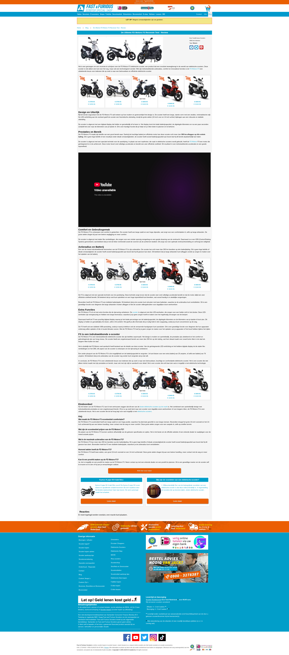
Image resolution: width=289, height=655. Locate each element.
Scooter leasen (105, 609)
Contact (199, 14)
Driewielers (127, 14)
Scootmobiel (117, 14)
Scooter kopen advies (86, 551)
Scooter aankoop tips (86, 555)
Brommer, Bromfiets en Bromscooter (92, 586)
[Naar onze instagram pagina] (153, 637)
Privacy (106, 647)
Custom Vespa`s (84, 578)
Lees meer (111, 501)
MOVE (113, 555)
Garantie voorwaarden (87, 563)
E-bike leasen (116, 589)
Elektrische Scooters (118, 547)
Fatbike (108, 14)
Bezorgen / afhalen (85, 540)
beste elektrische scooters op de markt (154, 407)
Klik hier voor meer (144, 471)
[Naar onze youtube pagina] (135, 637)
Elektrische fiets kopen (119, 578)
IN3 (163, 14)
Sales (79, 14)
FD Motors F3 (194, 69)
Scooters (86, 14)
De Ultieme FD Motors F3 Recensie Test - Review (109, 28)
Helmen (152, 14)
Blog (210, 14)
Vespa (102, 14)
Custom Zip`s (83, 582)
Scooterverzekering (86, 559)
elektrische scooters (144, 411)
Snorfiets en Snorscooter (120, 566)
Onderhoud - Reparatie (87, 567)
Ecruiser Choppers (117, 543)
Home (79, 28)
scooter (135, 312)
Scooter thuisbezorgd (153, 600)
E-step (145, 14)
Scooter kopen (84, 548)
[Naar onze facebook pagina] (127, 637)
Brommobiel (137, 14)
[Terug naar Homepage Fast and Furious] (95, 8)
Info (205, 14)
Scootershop (115, 562)
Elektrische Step (116, 551)
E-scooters (94, 14)
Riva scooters (116, 559)
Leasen (158, 14)
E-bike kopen (115, 586)
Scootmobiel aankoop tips (120, 574)
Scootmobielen (116, 570)
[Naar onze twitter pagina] (144, 637)
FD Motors (193, 141)
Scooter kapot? (84, 544)
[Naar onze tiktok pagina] (162, 637)
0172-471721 (144, 2)
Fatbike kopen (116, 582)
